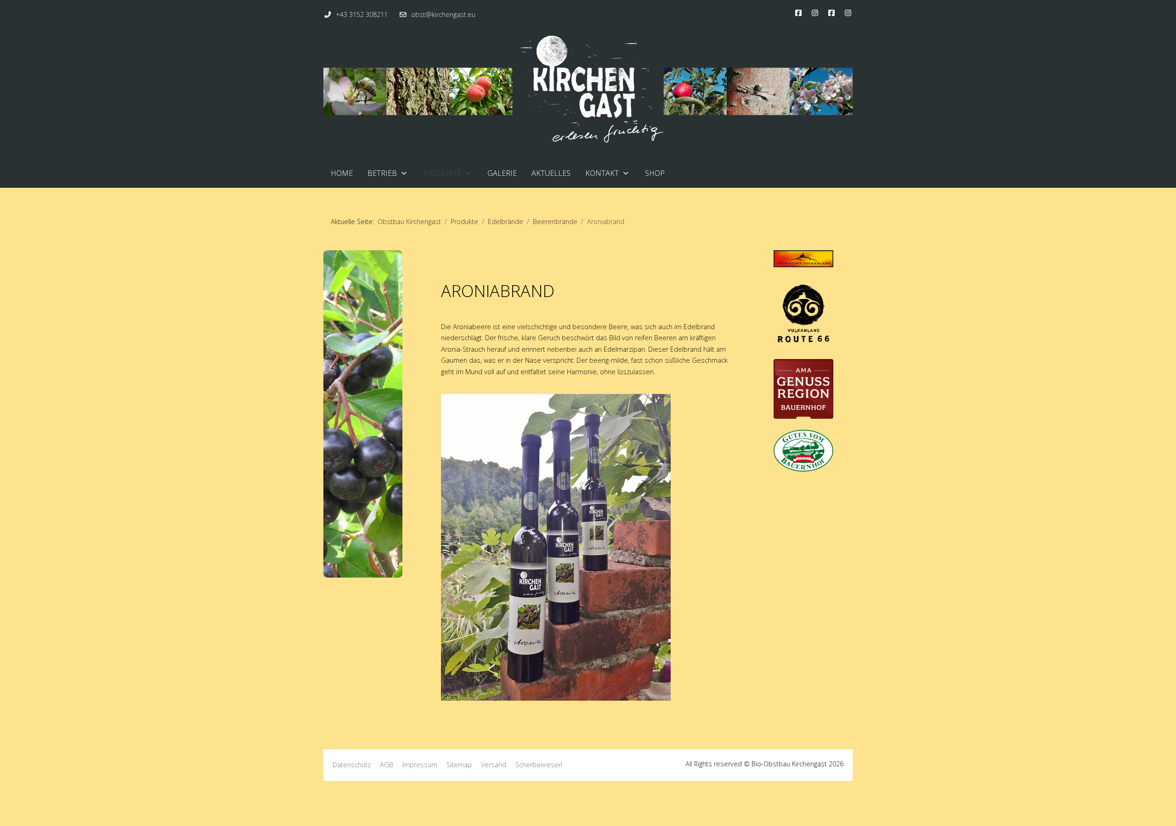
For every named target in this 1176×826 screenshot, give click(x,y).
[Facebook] (798, 13)
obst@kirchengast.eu (443, 14)
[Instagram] (815, 13)
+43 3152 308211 (362, 14)
